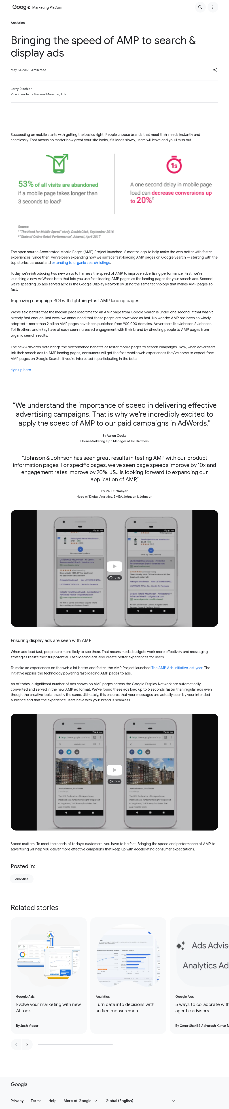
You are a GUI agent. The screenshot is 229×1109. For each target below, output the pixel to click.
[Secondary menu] (213, 7)
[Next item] (27, 1044)
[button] (215, 69)
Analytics (21, 879)
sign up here (21, 370)
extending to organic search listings (81, 263)
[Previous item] (16, 1044)
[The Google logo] (19, 1085)
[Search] (200, 7)
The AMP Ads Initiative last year (176, 668)
